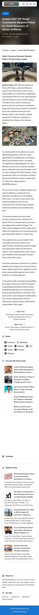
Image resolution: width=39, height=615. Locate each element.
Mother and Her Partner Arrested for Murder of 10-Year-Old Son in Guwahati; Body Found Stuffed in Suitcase (23, 409)
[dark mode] (27, 4)
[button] (34, 4)
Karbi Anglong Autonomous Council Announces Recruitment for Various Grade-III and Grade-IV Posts (24, 476)
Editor (6, 34)
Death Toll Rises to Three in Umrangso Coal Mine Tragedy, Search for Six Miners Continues (24, 379)
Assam (6, 13)
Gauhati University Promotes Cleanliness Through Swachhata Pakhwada (22, 548)
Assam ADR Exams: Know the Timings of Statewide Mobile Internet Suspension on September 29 (24, 399)
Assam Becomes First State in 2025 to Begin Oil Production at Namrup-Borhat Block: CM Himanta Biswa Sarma (24, 512)
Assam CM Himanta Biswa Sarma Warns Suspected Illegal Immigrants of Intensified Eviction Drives (23, 530)
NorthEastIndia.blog (19, 612)
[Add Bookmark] (15, 36)
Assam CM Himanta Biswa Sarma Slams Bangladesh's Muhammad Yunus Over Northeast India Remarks (24, 369)
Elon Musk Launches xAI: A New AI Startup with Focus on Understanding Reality (24, 494)
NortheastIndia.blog (22, 608)
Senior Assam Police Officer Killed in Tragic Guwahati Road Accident (24, 389)
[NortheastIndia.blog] (11, 4)
